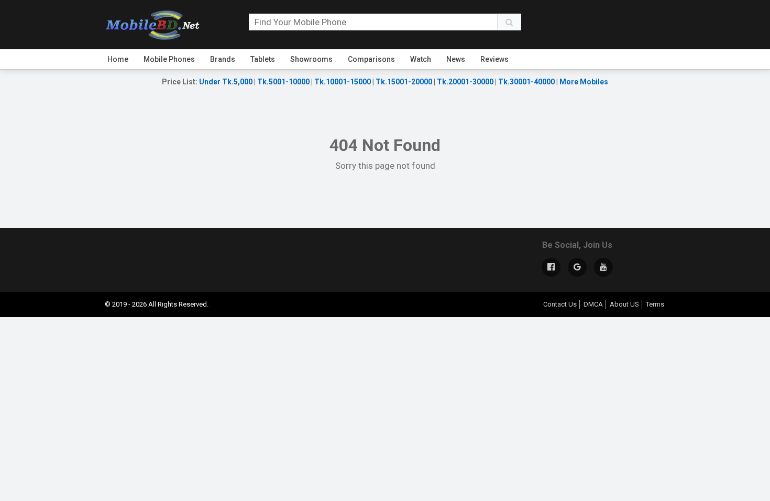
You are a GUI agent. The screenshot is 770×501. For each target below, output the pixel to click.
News (455, 59)
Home (117, 59)
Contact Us (560, 304)
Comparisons (371, 59)
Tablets (262, 59)
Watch (420, 59)
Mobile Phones (169, 59)
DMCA (593, 304)
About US (624, 304)
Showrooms (311, 59)
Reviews (494, 59)
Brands (222, 59)
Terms (655, 304)
